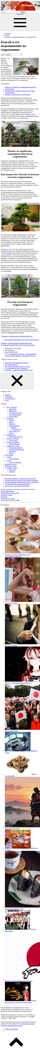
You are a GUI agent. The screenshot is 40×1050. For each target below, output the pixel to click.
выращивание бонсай (16, 354)
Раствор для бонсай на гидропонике (17, 94)
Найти (23, 12)
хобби (13, 356)
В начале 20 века (7, 495)
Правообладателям (27, 1024)
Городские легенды (16, 437)
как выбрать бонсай (28, 356)
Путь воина (9, 455)
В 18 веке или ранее (8, 498)
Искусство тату (14, 431)
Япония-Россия (14, 444)
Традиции (12, 451)
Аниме (11, 420)
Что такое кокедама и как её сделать (17, 366)
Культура (10, 418)
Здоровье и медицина (16, 449)
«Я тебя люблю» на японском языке (17, 484)
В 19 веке (4, 497)
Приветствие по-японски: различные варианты (21, 480)
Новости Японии (13, 442)
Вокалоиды (17, 429)
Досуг (9, 460)
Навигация (20, 14)
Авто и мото (13, 440)
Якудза (11, 453)
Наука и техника (13, 438)
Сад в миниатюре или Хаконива (16, 368)
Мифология (11, 435)
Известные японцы (15, 448)
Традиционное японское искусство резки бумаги (18, 345)
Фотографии (13, 416)
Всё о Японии (12, 407)
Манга (11, 422)
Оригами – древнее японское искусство (19, 370)
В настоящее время (7, 491)
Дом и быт (12, 409)
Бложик (11, 471)
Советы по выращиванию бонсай (16, 363)
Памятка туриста (11, 464)
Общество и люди (13, 446)
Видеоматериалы (15, 415)
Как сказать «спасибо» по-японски (17, 486)
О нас (7, 400)
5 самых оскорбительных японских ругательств (21, 482)
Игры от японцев (15, 462)
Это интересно (10, 398)
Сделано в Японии (15, 413)
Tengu (12, 350)
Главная (7, 395)
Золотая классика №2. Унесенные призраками (20, 1001)
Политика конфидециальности (11, 1025)
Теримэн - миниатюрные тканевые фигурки (16, 343)
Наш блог (12, 470)
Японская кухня (10, 466)
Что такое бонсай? (11, 364)
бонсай (9, 253)
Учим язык (9, 397)
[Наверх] (16, 1048)
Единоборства (14, 459)
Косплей (12, 424)
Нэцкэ (11, 433)
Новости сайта (12, 468)
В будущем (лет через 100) (10, 493)
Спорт (9, 457)
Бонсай (18, 356)
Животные (13, 411)
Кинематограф (14, 426)
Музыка (14, 427)
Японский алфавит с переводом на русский (20, 478)
